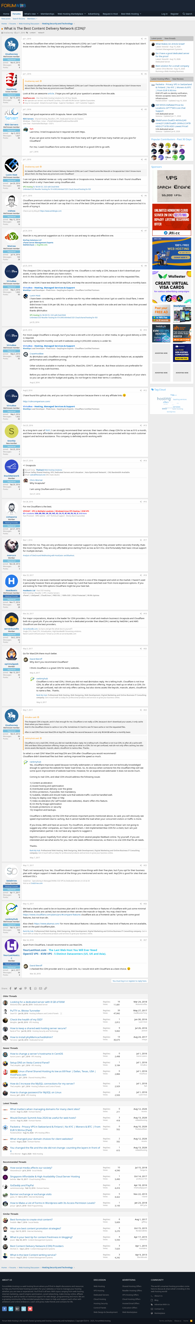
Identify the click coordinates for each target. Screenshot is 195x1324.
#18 (145, 575)
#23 (145, 710)
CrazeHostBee (36, 353)
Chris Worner (36, 480)
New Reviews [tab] (178, 79)
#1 (146, 38)
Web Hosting (38, 1154)
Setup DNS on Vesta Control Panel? (30, 1062)
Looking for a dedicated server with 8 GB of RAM (37, 1002)
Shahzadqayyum (140, 1188)
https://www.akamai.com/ (47, 923)
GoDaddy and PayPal (22, 1185)
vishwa (11, 210)
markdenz (143, 1248)
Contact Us (159, 1309)
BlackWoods (142, 1257)
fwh (145, 1086)
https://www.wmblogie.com (51, 211)
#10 (145, 330)
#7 (146, 230)
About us (177, 1321)
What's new (30, 13)
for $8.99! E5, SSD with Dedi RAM (41, 187)
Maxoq (13, 1095)
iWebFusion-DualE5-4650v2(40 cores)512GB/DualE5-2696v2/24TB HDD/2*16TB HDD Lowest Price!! (173, 123)
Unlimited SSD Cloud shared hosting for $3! (74, 189)
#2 (146, 74)
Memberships (47, 13)
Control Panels (100, 1307)
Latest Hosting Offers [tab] (160, 79)
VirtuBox (11, 281)
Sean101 (13, 1013)
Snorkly (11, 440)
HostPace (11, 89)
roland (144, 1196)
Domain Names (35, 1112)
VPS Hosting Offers (42, 1133)
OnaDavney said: (32, 81)
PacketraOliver (16, 1133)
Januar (12, 1206)
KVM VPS (46, 953)
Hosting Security (101, 1303)
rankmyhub (42, 678)
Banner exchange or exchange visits (31, 1194)
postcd (144, 1030)
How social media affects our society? (31, 1167)
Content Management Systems (40, 1240)
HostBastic (11, 590)
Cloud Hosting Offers (37, 1179)
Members (31, 18)
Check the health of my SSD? (26, 1019)
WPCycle (143, 1205)
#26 (145, 904)
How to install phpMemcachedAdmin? (31, 1037)
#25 (145, 865)
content (33, 32)
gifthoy (144, 1222)
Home (6, 13)
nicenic (13, 1112)
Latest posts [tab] (156, 38)
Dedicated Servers (101, 1295)
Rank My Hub (41, 695)
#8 (146, 266)
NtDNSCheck (28, 245)
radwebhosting (141, 1120)
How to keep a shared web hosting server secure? (38, 1028)
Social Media (37, 1170)
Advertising (93, 13)
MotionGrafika (16, 1004)
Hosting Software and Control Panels (44, 1013)
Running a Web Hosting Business (170, 71)
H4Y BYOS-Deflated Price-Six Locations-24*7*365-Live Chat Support (170, 107)
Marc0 (12, 1257)
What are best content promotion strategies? (35, 1228)
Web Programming (35, 1206)
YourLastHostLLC (11, 957)
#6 (146, 195)
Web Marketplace (129, 1312)
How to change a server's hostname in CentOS (36, 1053)
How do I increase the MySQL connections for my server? (42, 1083)
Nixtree (11, 246)
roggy (12, 1231)
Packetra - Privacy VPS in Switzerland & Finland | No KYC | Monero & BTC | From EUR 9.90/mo (174, 87)
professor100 (141, 1179)
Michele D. (14, 1249)
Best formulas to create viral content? (31, 1219)
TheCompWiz (15, 1065)
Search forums (19, 18)
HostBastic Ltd (29, 590)
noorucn (11, 555)
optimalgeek (11, 663)
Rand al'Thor (15, 1031)
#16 (145, 501)
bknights (13, 1022)
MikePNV (143, 1239)
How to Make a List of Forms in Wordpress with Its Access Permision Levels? (52, 1203)
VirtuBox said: (31, 717)
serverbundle (11, 628)
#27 (145, 940)
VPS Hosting (34, 1022)
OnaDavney (8, 32)
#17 (145, 540)
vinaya (144, 1039)
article (51, 93)
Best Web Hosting (130, 13)
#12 (145, 390)
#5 (146, 159)
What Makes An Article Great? (170, 43)
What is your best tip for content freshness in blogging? (41, 1237)
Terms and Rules (165, 1321)
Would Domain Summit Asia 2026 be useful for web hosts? (43, 1117)
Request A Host (110, 13)
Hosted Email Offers (130, 1303)
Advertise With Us (162, 1304)
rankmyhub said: (32, 738)
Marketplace (159, 1313)
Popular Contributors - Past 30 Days (171, 139)
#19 (145, 613)
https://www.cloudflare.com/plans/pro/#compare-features (52, 914)
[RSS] (191, 1320)
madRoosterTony (140, 1013)
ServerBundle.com (30, 629)
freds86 (13, 1222)
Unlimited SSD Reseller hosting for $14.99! (40, 189)
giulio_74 (13, 1197)
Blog (156, 1300)
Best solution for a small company (172, 65)
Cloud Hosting (100, 1299)
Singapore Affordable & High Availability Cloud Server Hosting (45, 1176)
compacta (11, 516)
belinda (13, 1179)
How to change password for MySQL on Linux (35, 1092)
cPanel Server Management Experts (38, 242)
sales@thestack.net (37, 475)
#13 (145, 425)
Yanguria (143, 1170)
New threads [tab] (170, 38)
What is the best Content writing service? (33, 1254)
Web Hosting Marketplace (70, 13)
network (41, 32)
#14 (145, 460)
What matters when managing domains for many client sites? (45, 1109)
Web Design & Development (106, 1312)
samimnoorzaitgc (17, 1188)
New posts (5, 18)
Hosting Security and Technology (45, 1031)
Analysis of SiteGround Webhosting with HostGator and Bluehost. (49, 555)
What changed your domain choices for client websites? (41, 1138)
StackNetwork (11, 475)
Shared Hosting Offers (37, 1077)
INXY (48, 430)
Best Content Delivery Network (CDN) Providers (37, 1246)
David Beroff (36, 658)
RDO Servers (11, 124)
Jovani (12, 1240)
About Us (158, 1296)
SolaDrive (11, 880)
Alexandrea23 (15, 1170)
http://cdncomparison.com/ (36, 401)
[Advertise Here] (161, 353)
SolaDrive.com (37, 883)
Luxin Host (11, 174)
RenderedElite (141, 1231)
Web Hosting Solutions (49, 470)
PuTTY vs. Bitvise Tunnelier (25, 1010)
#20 (145, 648)
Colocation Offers (129, 1307)
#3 (146, 109)
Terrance (13, 1040)
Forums (17, 13)
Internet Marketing (36, 1197)
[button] (37, 13)
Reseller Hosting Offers (132, 1290)
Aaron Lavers (15, 1056)
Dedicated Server (41, 1004)
